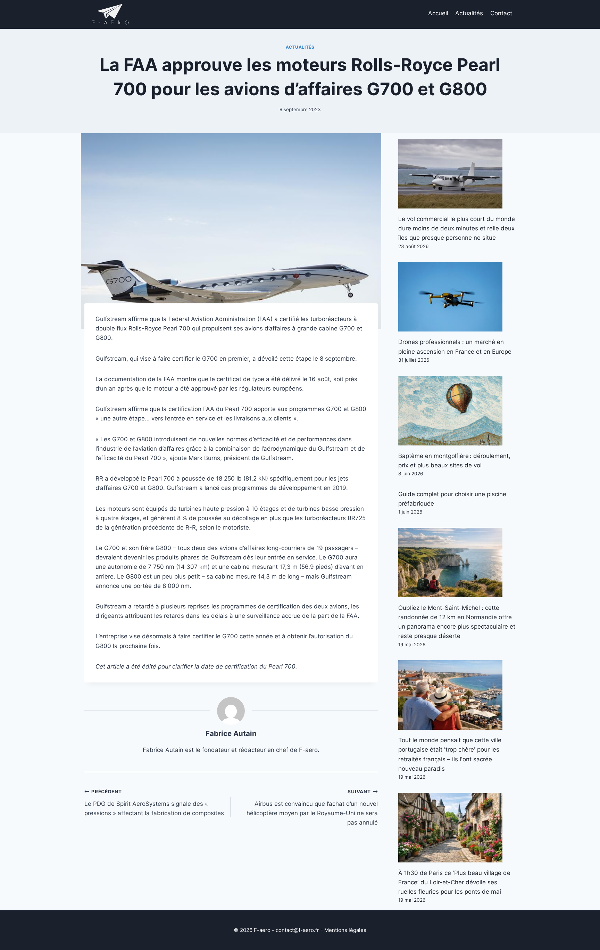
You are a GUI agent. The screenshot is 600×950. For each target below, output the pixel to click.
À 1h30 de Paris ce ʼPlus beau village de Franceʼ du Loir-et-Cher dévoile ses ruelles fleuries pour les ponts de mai (454, 882)
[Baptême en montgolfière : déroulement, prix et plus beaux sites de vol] (457, 410)
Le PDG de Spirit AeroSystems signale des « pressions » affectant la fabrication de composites (154, 803)
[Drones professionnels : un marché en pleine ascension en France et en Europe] (457, 296)
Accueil (438, 13)
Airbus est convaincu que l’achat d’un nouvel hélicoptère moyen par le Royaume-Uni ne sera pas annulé (312, 807)
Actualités (469, 13)
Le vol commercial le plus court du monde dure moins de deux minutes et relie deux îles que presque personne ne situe (456, 228)
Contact (501, 13)
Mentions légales (345, 930)
